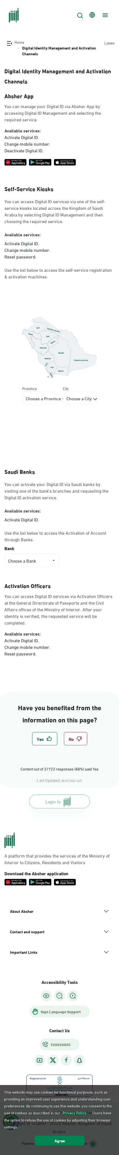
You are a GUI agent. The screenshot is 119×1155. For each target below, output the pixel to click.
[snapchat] (79, 1060)
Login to (53, 801)
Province (29, 388)
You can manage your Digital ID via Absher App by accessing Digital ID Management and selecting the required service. (52, 113)
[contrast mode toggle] (46, 995)
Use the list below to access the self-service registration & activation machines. (58, 273)
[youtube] (39, 1060)
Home (19, 42)
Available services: (22, 130)
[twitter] (53, 1060)
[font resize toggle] (59, 995)
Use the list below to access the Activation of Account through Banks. (55, 536)
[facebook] (66, 1060)
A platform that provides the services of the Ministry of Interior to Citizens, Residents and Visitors (57, 859)
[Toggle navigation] (104, 15)
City (66, 388)
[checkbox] (44, 738)
